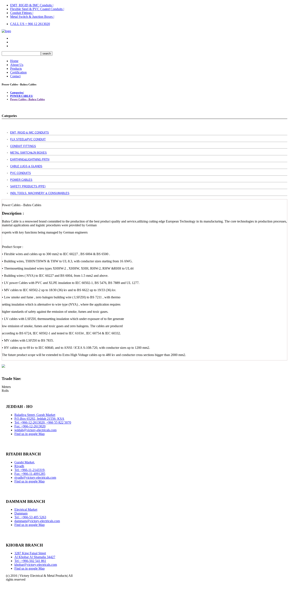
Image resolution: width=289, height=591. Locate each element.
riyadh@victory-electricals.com (35, 477)
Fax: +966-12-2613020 (29, 426)
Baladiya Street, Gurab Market (34, 415)
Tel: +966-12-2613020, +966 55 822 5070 (42, 422)
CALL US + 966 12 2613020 (30, 24)
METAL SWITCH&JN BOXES (28, 152)
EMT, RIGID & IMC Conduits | (31, 5)
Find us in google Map (29, 434)
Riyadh (19, 466)
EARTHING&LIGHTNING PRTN (29, 159)
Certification (18, 72)
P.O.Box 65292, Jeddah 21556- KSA (39, 418)
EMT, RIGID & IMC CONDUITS (29, 132)
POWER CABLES (21, 179)
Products (16, 68)
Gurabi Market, (24, 462)
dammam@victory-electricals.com (37, 521)
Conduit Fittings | (21, 13)
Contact (15, 76)
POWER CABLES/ (21, 95)
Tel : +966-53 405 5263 (30, 517)
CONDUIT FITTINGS (23, 146)
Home (14, 61)
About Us (16, 65)
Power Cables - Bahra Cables (27, 99)
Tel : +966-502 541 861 (30, 561)
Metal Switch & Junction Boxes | (32, 16)
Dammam (21, 513)
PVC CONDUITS (20, 173)
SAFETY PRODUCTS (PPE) (27, 186)
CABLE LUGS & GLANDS (26, 166)
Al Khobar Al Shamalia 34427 (34, 557)
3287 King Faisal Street (30, 553)
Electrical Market (25, 509)
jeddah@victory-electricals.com (35, 430)
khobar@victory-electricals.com (35, 564)
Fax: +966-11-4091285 (29, 474)
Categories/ (17, 92)
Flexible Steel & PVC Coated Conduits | (37, 9)
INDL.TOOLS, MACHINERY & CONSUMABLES (39, 193)
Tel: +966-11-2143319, (29, 470)
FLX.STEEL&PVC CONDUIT (28, 139)
